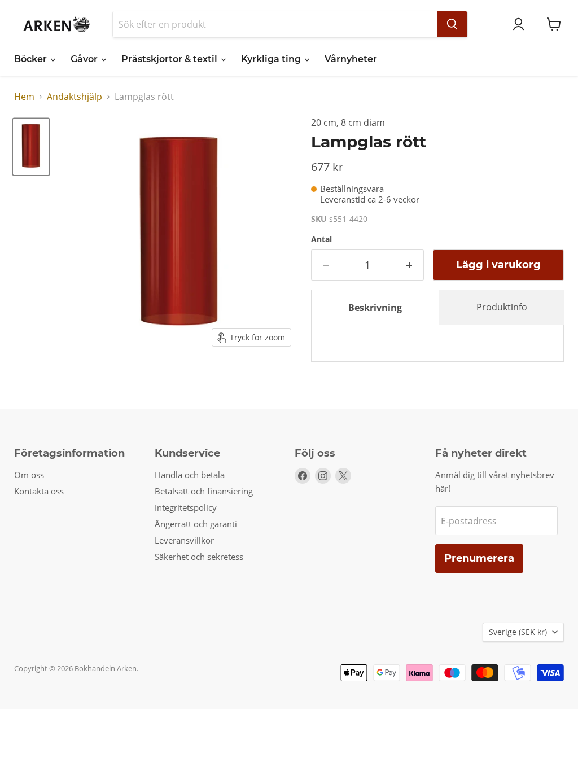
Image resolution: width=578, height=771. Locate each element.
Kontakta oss (39, 491)
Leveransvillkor (184, 540)
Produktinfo (501, 307)
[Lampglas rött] (31, 147)
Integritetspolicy (186, 507)
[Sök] (452, 24)
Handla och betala (190, 474)
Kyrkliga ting (272, 59)
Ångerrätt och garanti (196, 523)
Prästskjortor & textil (170, 59)
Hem (24, 96)
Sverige (518, 632)
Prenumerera (479, 558)
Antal (321, 239)
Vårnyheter (351, 59)
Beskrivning (375, 307)
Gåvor (85, 59)
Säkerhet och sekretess (199, 556)
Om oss (29, 474)
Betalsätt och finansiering (204, 491)
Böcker (31, 59)
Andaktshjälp (74, 96)
